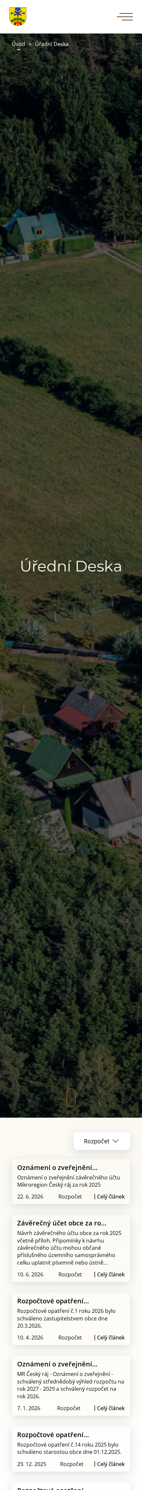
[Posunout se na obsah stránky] (71, 1097)
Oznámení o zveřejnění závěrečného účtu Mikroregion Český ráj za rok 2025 (63, 1167)
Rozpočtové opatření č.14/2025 (50, 1434)
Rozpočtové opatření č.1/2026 (50, 1300)
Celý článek (111, 1196)
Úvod (18, 44)
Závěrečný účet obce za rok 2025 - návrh (61, 1223)
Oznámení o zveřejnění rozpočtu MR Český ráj (54, 1364)
